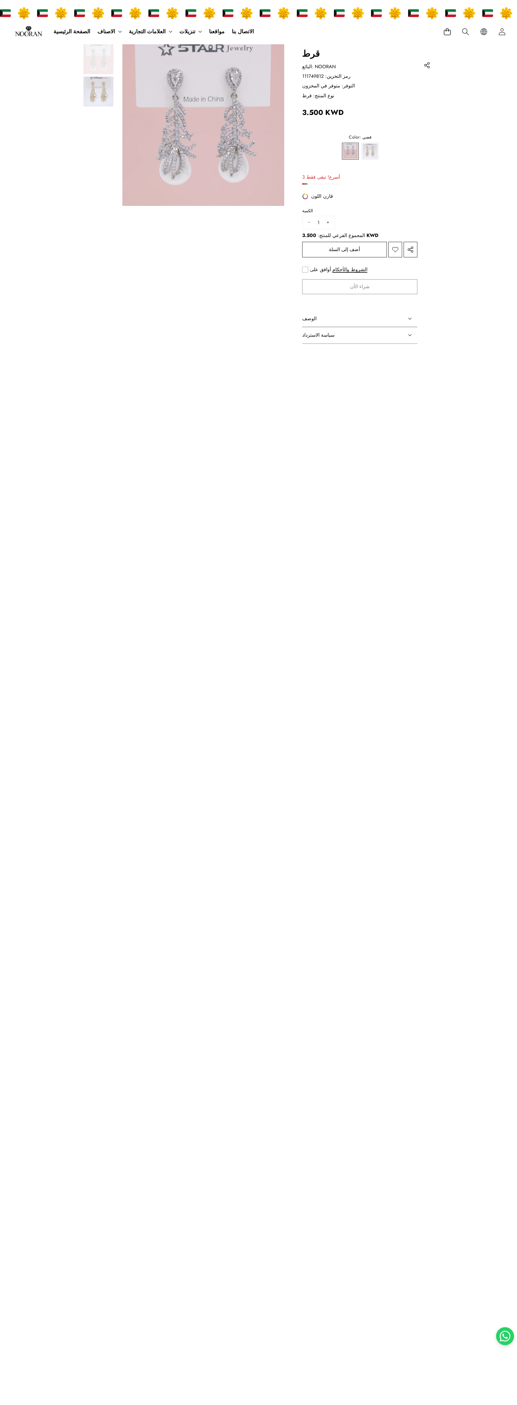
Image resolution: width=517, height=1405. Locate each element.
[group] (98, 59)
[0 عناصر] (447, 31)
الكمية (307, 211)
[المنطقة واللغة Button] (483, 31)
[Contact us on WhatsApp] (505, 1336)
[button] (465, 31)
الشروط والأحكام (349, 270)
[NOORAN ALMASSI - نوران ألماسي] (28, 31)
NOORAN (325, 66)
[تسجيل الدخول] (502, 31)
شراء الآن (359, 286)
